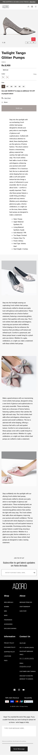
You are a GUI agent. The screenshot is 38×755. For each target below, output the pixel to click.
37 (7, 86)
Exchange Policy (9, 647)
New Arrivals (8, 602)
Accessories (8, 624)
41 (23, 86)
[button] (27, 6)
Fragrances (8, 620)
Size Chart (7, 98)
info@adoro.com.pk (25, 666)
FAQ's (5, 660)
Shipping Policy (9, 652)
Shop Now (32, 2)
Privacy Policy (9, 643)
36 (3, 86)
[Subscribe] (34, 572)
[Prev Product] (27, 43)
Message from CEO (26, 602)
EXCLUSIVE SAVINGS (10, 628)
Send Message (19, 749)
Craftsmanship (25, 606)
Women (6, 606)
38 (11, 86)
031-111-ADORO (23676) (27, 658)
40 (19, 86)
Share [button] (5, 102)
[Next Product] (33, 43)
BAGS (5, 615)
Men (5, 611)
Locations (7, 656)
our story (23, 611)
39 (15, 86)
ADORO (14, 706)
